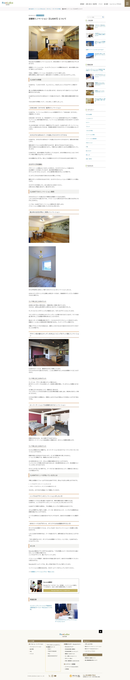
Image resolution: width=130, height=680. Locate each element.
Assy (49, 653)
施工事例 (106, 4)
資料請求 (82, 4)
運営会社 (90, 658)
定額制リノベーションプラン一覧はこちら (42, 572)
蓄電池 (70, 653)
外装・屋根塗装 (72, 660)
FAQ (31, 651)
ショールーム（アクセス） (116, 4)
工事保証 (67, 669)
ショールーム (90, 651)
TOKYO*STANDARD (52, 651)
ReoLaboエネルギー (69, 646)
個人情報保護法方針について (91, 660)
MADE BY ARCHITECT (52, 656)
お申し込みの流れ (89, 644)
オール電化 (71, 656)
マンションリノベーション (35, 646)
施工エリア (93, 646)
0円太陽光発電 (72, 651)
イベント (100, 4)
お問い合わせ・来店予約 (91, 4)
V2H (69, 658)
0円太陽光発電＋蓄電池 (70, 649)
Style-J (49, 649)
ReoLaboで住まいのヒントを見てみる (60, 590)
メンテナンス (72, 666)
